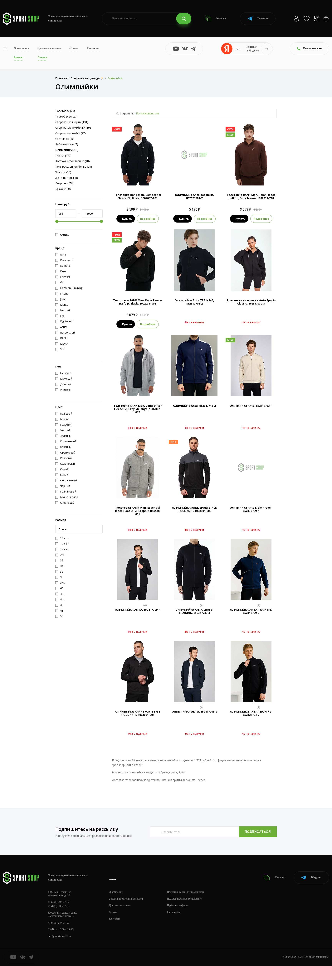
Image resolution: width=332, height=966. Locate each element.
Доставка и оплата (49, 48)
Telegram (262, 18)
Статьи (73, 48)
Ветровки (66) (64, 183)
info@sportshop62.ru (59, 936)
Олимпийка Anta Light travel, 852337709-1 (251, 509)
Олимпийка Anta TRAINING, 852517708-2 (194, 301)
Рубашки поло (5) (66, 144)
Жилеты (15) (63, 172)
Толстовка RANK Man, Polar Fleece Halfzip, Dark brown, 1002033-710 (251, 196)
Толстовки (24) (65, 111)
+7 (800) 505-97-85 (58, 906)
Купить (127, 218)
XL (258, 179)
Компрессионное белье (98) (73, 166)
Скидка (64, 234)
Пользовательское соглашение (184, 898)
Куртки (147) (63, 155)
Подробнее (147, 218)
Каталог (221, 18)
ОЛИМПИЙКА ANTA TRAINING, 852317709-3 (251, 611)
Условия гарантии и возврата (126, 898)
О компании (21, 48)
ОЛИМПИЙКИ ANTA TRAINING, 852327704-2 (251, 713)
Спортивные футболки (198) (73, 127)
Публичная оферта (177, 905)
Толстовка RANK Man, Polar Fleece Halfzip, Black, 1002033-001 (137, 301)
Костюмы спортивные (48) (72, 161)
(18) (66, 150)
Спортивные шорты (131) (71, 122)
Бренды (18, 57)
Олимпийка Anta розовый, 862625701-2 (194, 196)
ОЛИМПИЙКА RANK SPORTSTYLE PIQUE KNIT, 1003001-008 (194, 509)
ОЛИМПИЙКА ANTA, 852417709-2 (194, 711)
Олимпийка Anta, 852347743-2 (194, 405)
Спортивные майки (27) (70, 133)
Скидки (42, 57)
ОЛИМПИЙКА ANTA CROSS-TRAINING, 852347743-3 (194, 611)
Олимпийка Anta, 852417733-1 (251, 405)
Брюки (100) (63, 189)
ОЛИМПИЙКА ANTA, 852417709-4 (137, 609)
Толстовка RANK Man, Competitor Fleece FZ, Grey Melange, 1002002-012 (138, 409)
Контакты (93, 48)
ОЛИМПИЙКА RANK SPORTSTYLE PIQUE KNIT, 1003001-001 (137, 713)
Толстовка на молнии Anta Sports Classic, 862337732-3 (251, 301)
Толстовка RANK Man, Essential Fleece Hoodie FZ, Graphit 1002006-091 (137, 511)
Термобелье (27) (66, 116)
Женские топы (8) (66, 178)
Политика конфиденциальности (185, 892)
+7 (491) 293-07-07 (58, 902)
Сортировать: (125, 113)
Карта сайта (173, 912)
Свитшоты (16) (65, 139)
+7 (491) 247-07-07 (58, 922)
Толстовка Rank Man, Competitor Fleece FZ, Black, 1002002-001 (137, 196)
